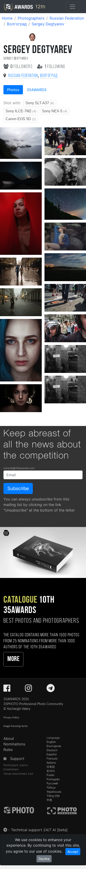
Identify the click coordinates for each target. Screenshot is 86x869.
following (55, 66)
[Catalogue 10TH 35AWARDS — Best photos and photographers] (43, 552)
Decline (44, 859)
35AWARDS (37, 89)
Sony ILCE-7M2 (21, 111)
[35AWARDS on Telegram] (51, 689)
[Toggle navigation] (72, 6)
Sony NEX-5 (54, 111)
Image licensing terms (15, 726)
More (13, 659)
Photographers (31, 18)
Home (7, 18)
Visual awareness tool (18, 773)
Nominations (14, 744)
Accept (72, 852)
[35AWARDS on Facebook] (6, 689)
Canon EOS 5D (21, 119)
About (8, 738)
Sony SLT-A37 (39, 103)
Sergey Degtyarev (48, 24)
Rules (8, 749)
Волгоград (17, 24)
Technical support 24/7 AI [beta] (39, 829)
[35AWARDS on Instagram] (28, 689)
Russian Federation (67, 18)
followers (22, 66)
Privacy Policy (11, 717)
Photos (13, 89)
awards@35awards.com (18, 468)
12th (39, 6)
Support (17, 758)
